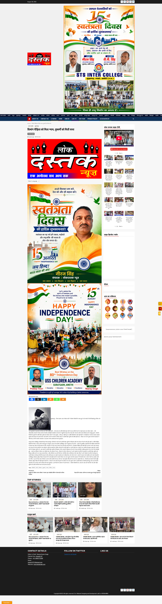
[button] (120, 153)
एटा (72, 115)
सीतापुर (29, 115)
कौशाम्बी (112, 115)
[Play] (160, 308)
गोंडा (128, 115)
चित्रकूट (152, 115)
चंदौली (146, 115)
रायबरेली (24, 115)
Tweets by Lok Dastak (70, 554)
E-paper (53, 119)
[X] (38, 399)
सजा (54, 467)
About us (35, 119)
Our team (82, 119)
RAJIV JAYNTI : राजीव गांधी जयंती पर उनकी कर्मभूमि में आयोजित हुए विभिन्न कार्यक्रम (64, 503)
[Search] (159, 313)
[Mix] (50, 399)
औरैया (76, 115)
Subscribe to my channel (120, 149)
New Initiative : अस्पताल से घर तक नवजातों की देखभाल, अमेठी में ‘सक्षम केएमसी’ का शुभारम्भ (39, 503)
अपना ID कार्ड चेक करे (104, 119)
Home (60, 119)
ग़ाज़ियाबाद (118, 115)
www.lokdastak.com (39, 564)
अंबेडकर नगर (36, 115)
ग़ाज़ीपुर (124, 115)
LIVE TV (74, 119)
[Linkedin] (44, 399)
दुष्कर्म (44, 467)
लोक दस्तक (38, 136)
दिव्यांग (40, 467)
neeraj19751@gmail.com (35, 562)
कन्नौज (80, 115)
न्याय (47, 467)
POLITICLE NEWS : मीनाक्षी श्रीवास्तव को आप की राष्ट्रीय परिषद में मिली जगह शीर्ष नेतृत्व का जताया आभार (89, 503)
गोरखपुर (133, 115)
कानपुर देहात (87, 115)
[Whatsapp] (57, 399)
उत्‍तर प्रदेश (3, 115)
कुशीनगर (107, 115)
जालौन (156, 115)
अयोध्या (47, 115)
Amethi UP (39, 556)
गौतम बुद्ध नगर (140, 115)
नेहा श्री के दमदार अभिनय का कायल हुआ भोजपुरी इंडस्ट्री (87, 471)
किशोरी (33, 467)
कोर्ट (37, 467)
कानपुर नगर (94, 115)
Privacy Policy (92, 119)
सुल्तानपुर (18, 115)
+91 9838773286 (38, 558)
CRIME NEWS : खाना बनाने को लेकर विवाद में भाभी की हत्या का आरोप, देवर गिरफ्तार (121, 537)
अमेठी (9, 115)
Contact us (45, 119)
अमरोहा (42, 115)
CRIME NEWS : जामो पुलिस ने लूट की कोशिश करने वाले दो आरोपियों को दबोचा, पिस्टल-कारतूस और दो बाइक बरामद (67, 538)
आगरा (58, 115)
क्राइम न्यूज (59, 534)
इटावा (68, 115)
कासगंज (101, 115)
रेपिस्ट (50, 467)
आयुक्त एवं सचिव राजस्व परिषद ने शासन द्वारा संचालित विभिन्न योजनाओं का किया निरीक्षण (46, 472)
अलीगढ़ (53, 115)
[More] (63, 399)
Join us (67, 119)
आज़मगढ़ (63, 115)
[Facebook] (32, 399)
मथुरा (13, 115)
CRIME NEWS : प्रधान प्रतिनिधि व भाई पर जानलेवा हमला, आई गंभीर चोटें (94, 537)
